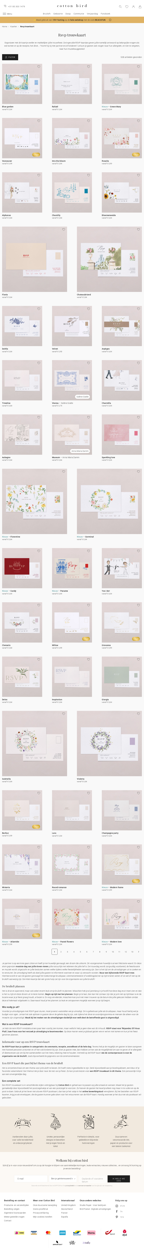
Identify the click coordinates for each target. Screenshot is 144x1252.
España (64, 1217)
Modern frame (116, 887)
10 (113, 952)
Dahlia (5, 349)
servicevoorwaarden (84, 1185)
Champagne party (110, 833)
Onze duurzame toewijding (45, 1205)
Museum (56, 457)
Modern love (116, 942)
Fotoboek (105, 14)
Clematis (6, 645)
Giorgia (105, 699)
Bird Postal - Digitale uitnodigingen (95, 1209)
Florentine (15, 537)
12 (126, 952)
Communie (79, 14)
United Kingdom (68, 1205)
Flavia (5, 294)
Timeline (6, 403)
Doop (68, 14)
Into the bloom (59, 161)
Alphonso (6, 215)
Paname (64, 591)
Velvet (55, 349)
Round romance (59, 887)
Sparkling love (108, 457)
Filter (12, 57)
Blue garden (7, 107)
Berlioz (5, 833)
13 (132, 952)
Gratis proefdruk (40, 1209)
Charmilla (106, 403)
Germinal (89, 537)
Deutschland (67, 1209)
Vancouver (7, 161)
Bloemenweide (109, 215)
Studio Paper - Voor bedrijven (93, 1205)
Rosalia (105, 161)
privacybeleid (70, 1185)
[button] (110, 20)
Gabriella (6, 779)
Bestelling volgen (11, 1209)
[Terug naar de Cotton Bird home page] (72, 9)
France (64, 1213)
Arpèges (106, 349)
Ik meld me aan (118, 1180)
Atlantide (14, 942)
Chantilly (56, 215)
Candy (13, 591)
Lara (54, 833)
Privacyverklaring (41, 1213)
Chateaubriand (84, 294)
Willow (55, 645)
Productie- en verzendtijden (16, 1205)
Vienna (55, 403)
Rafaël (55, 107)
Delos (4, 699)
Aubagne (6, 457)
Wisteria (6, 887)
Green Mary (115, 107)
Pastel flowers (67, 942)
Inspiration (57, 699)
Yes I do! (106, 591)
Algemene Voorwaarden (15, 1213)
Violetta (80, 779)
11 (119, 952)
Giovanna (106, 645)
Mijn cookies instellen (42, 1217)
